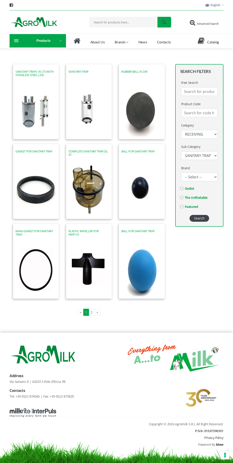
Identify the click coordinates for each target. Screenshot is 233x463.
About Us (97, 42)
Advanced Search (208, 24)
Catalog (212, 42)
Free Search (189, 82)
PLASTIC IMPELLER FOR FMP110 (83, 232)
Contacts (164, 42)
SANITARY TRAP (78, 71)
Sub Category (190, 146)
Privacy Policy (213, 438)
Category (187, 125)
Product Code (191, 104)
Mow (219, 444)
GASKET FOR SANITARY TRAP (33, 151)
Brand (185, 168)
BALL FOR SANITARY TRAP (137, 151)
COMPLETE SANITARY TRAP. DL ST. (88, 153)
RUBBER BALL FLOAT (134, 71)
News (142, 42)
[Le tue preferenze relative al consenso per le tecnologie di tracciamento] (225, 455)
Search (199, 218)
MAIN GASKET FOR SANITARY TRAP (34, 232)
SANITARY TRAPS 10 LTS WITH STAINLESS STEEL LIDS (34, 73)
